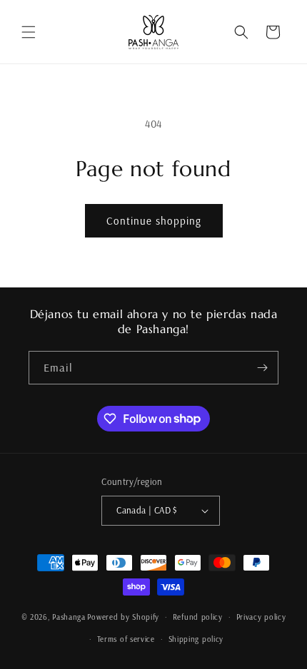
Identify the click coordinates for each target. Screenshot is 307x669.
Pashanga (69, 617)
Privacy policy (261, 617)
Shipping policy (196, 639)
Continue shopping (153, 221)
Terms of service (126, 639)
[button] (28, 32)
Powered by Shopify (123, 617)
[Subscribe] (262, 367)
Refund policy (198, 617)
